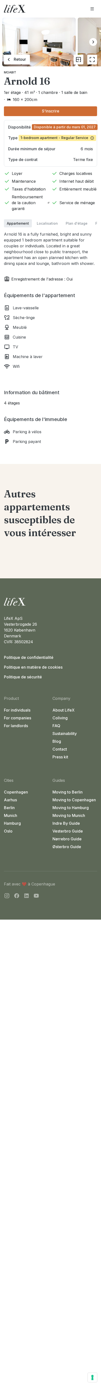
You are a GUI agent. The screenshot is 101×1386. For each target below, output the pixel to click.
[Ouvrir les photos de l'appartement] (92, 59)
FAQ (56, 725)
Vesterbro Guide (67, 831)
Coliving (60, 717)
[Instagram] (7, 896)
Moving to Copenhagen (74, 799)
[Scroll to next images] (93, 42)
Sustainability (64, 733)
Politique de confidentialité (28, 657)
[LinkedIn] (26, 896)
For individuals (17, 710)
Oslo (8, 831)
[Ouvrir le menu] (92, 9)
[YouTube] (36, 896)
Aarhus (10, 799)
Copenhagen (16, 792)
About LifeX (63, 710)
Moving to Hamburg (70, 807)
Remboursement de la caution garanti (27, 202)
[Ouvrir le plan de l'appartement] (78, 59)
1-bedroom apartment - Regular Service (54, 138)
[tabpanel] (50, 335)
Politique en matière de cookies (33, 667)
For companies (17, 717)
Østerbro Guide (66, 846)
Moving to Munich (68, 815)
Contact (59, 749)
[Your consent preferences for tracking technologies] (92, 1377)
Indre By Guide (66, 823)
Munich (10, 815)
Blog (56, 741)
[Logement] (50, 602)
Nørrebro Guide (67, 838)
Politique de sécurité (23, 676)
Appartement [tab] (18, 223)
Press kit (60, 756)
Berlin (9, 807)
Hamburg (12, 823)
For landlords (16, 725)
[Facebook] (17, 896)
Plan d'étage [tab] (77, 223)
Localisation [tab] (47, 223)
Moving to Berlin (67, 792)
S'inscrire (50, 111)
